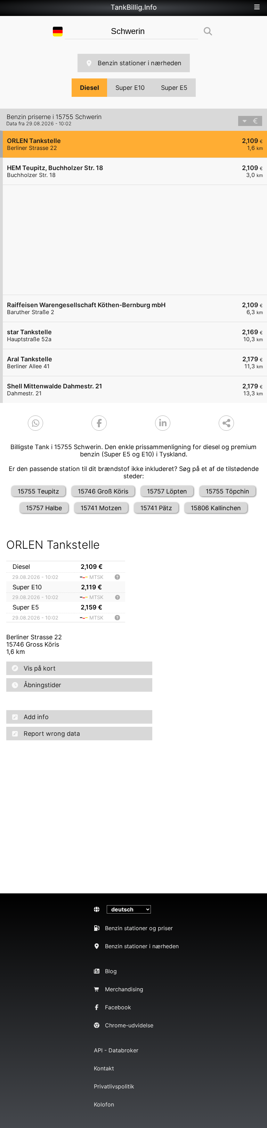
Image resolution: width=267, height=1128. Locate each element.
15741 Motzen (101, 508)
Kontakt (104, 1068)
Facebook (118, 1007)
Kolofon (104, 1104)
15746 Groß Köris (103, 491)
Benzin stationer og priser (139, 928)
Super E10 (130, 87)
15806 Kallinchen (216, 508)
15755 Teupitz (38, 491)
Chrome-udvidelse (129, 1025)
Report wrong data (52, 733)
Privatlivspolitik (114, 1086)
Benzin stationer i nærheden (139, 63)
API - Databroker (116, 1050)
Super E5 (174, 87)
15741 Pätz (156, 508)
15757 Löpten (167, 491)
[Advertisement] (135, 239)
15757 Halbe (44, 508)
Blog (111, 971)
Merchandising (124, 989)
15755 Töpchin (227, 491)
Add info (36, 717)
